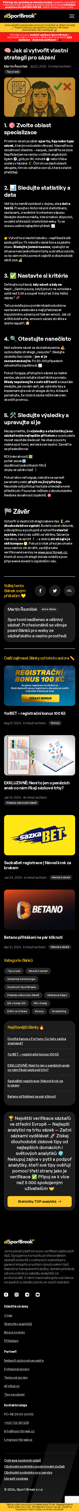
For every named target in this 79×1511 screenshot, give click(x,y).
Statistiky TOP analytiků (37, 1201)
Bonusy (39, 1011)
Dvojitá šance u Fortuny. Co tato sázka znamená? (36, 1041)
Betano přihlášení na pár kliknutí (31, 1096)
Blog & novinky (14, 1332)
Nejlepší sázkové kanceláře (24, 1361)
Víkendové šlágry (57, 995)
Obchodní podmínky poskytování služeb (34, 1466)
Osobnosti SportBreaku (21, 987)
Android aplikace (44, 39)
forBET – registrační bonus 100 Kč (33, 1054)
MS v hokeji (40, 1003)
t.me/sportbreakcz (18, 1440)
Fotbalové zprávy (16, 1369)
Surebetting (59, 1011)
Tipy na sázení (14, 1394)
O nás (8, 1315)
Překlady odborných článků (23, 995)
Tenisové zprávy (16, 1378)
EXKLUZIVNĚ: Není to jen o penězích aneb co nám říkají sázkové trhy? (38, 1067)
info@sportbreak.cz (19, 1431)
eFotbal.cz (12, 1386)
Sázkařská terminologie (21, 979)
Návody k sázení (38, 970)
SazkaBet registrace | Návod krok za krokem (35, 1083)
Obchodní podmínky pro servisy (28, 1472)
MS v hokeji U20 (16, 1003)
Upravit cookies (16, 1479)
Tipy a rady (13, 970)
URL (69, 590)
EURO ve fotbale (17, 1011)
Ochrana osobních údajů (22, 1460)
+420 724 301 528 (16, 1423)
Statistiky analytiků (18, 1324)
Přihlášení (11, 1341)
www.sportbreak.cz (52, 552)
